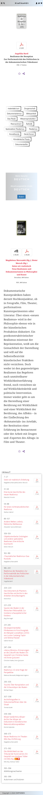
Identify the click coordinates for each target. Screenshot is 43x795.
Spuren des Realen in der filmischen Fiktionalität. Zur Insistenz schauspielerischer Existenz (15, 611)
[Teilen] (23, 73)
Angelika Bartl (21, 54)
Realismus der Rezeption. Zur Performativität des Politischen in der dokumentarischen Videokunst (16, 574)
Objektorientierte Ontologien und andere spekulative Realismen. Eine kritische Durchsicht (16, 540)
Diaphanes (21, 3)
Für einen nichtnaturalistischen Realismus (16, 508)
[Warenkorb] (41, 3)
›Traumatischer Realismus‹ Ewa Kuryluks (16, 557)
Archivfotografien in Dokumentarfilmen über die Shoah (15, 702)
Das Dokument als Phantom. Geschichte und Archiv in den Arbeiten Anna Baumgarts (16, 593)
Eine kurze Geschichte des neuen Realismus (14, 493)
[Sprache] (39, 3)
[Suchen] (4, 3)
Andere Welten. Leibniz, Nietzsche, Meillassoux (13, 523)
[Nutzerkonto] (36, 3)
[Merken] (19, 73)
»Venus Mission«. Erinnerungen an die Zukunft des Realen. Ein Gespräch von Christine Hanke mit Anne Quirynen (16, 654)
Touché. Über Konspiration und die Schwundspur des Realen (16, 686)
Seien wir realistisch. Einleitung (16, 480)
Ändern (21, 197)
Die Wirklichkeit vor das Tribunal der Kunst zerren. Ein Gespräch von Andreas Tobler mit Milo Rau (16, 755)
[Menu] (1, 3)
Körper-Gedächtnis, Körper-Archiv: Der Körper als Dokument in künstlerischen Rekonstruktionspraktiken (15, 720)
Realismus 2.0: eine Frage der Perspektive (16, 671)
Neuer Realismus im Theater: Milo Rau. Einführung (15, 738)
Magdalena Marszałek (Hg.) (18, 260)
